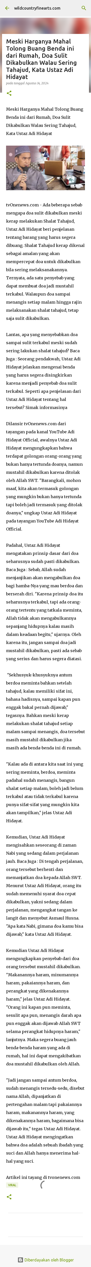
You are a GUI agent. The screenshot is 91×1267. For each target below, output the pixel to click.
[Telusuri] (84, 8)
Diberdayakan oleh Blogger (49, 1260)
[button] (9, 93)
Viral (12, 1185)
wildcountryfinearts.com (37, 8)
